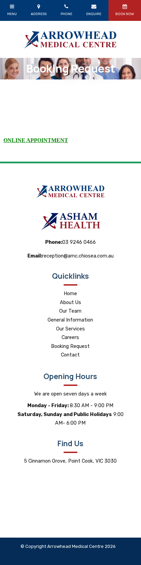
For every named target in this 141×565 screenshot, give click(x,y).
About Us (70, 302)
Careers (70, 337)
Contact (70, 355)
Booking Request (70, 346)
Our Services (70, 329)
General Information (70, 320)
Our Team (70, 311)
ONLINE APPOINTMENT (35, 140)
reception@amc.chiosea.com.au (70, 256)
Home (70, 294)
